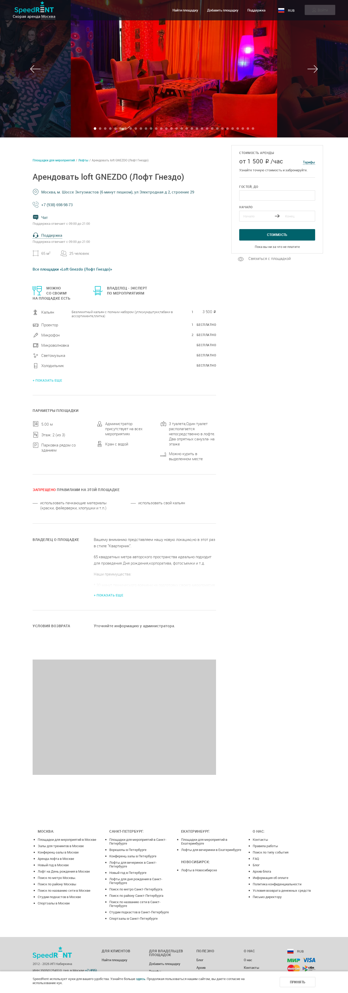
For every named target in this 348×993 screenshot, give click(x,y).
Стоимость (277, 234)
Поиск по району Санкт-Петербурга (136, 895)
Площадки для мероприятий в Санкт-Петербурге (137, 841)
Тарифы (309, 162)
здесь (140, 978)
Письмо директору (267, 896)
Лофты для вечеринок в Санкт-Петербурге (133, 864)
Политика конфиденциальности (277, 884)
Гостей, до (248, 187)
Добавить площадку (222, 10)
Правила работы (265, 846)
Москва (48, 16)
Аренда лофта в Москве (56, 858)
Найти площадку (185, 10)
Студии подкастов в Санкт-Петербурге (139, 912)
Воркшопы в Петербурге (127, 849)
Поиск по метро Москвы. (57, 877)
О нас (248, 960)
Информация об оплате (270, 877)
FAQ (256, 858)
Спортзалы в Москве (54, 903)
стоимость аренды (256, 153)
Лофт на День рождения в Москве (64, 871)
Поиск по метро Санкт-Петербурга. (136, 889)
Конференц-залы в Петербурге (132, 856)
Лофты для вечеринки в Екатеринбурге (211, 849)
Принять (297, 982)
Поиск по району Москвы (57, 884)
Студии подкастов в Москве (59, 896)
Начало (245, 207)
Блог (256, 865)
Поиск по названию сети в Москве (64, 890)
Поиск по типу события (270, 852)
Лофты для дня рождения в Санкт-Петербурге (135, 881)
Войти (323, 9)
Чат (44, 217)
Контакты (260, 839)
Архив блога (262, 871)
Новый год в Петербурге (127, 872)
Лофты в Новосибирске (199, 870)
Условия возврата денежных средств (282, 890)
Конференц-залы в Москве (58, 852)
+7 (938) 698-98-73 (57, 204)
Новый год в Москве (53, 865)
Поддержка (256, 10)
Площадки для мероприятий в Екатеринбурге (204, 841)
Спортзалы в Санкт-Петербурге (133, 918)
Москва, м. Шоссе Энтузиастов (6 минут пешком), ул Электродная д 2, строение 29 (117, 191)
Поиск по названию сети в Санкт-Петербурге (134, 904)
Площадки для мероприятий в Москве (67, 839)
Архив (201, 968)
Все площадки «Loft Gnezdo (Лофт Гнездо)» (72, 269)
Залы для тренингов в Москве (61, 846)
